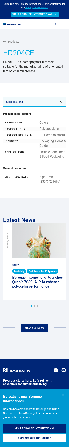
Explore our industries (34, 438)
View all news (34, 328)
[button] (31, 306)
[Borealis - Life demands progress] (12, 24)
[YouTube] (63, 371)
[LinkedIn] (56, 371)
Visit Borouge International (35, 428)
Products (13, 41)
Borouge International (36, 7)
